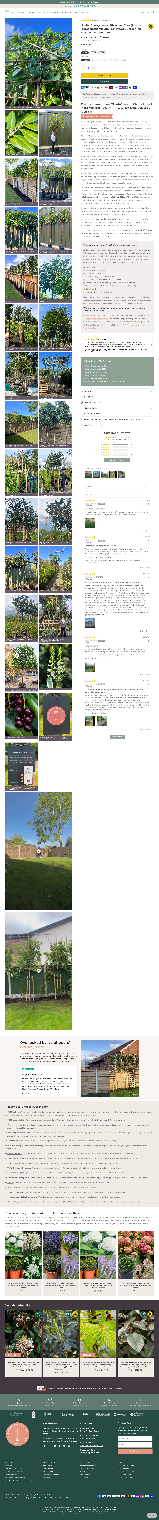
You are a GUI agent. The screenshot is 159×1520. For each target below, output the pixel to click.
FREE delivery (14, 1112)
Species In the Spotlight (127, 1477)
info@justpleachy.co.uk (91, 1453)
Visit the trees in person (19, 1168)
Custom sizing (14, 1141)
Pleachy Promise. (69, 1441)
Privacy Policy (35, 1495)
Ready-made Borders (51, 1474)
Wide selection (15, 1125)
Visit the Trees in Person (15, 1471)
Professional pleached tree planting (25, 1146)
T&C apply (118, 1388)
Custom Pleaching (87, 1468)
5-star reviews (14, 1154)
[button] (143, 12)
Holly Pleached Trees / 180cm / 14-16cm (40, 1089)
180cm (93, 53)
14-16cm (85, 60)
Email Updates (123, 1468)
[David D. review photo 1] (90, 666)
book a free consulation (97, 319)
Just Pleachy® (54, 1507)
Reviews (8, 1465)
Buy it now (104, 81)
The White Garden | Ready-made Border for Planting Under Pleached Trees (23, 1285)
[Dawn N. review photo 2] (101, 721)
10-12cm (105, 60)
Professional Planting (88, 1465)
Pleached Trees (49, 1462)
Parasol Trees (48, 1471)
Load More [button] (117, 737)
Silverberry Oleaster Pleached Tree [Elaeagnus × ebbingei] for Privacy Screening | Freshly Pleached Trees (135, 1364)
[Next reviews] (151, 345)
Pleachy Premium (50, 1465)
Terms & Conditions (52, 1498)
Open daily (12, 1202)
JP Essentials (48, 1468)
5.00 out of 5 (123, 437)
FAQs (10, 1183)
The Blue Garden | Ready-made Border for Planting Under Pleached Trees (61, 1285)
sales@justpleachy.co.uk (91, 1445)
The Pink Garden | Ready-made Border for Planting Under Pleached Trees (135, 1285)
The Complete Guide (126, 1471)
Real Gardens (85, 1474)
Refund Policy (23, 1495)
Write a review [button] (117, 460)
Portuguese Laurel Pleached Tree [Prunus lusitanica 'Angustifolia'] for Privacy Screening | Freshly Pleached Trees (61, 1365)
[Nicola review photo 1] (90, 623)
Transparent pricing (17, 1173)
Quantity (84, 64)
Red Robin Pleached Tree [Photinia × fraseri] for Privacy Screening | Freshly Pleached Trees (23, 1364)
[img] (90, 500)
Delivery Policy (11, 1495)
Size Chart (84, 1477)
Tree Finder (84, 1471)
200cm (85, 53)
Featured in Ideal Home (19, 1158)
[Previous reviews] (82, 345)
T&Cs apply (91, 1115)
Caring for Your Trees (126, 1465)
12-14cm (95, 60)
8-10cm (114, 60)
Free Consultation (87, 1462)
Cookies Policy (46, 1495)
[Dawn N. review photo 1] (90, 721)
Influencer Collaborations (15, 1477)
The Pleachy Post (124, 1474)
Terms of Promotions (67, 1498)
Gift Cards (47, 1477)
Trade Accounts (11, 1474)
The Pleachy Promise (13, 1468)
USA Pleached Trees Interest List (18, 1481)
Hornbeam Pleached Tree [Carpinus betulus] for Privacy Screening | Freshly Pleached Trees (98, 1364)
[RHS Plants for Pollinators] (151, 28)
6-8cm (123, 60)
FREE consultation (16, 1120)
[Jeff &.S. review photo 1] (90, 523)
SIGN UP (135, 1451)
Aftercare (12, 1187)
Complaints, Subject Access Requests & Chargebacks (24, 1498)
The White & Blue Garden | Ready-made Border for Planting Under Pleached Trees (98, 1285)
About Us (9, 1462)
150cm (102, 53)
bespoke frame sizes (95, 211)
